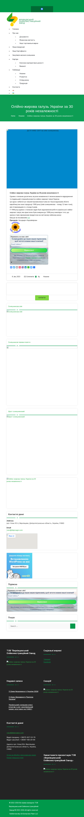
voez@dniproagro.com (15, 530)
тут (28, 218)
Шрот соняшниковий (16, 411)
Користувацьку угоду (34, 258)
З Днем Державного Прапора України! (21, 698)
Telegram (47, 659)
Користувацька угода (15, 758)
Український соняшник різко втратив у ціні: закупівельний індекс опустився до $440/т (21, 707)
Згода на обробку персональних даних (21, 755)
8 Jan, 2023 (16, 277)
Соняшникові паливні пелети (19, 342)
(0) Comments (29, 277)
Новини (21, 116)
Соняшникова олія (15, 306)
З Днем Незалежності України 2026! (23, 691)
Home (13, 116)
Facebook (47, 662)
